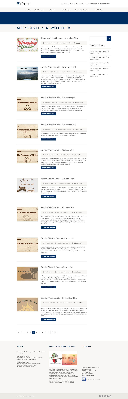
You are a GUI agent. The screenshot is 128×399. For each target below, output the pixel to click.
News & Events (81, 10)
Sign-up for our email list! (93, 379)
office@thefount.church (56, 382)
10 (48, 332)
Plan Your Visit (78, 3)
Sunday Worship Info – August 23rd (99, 57)
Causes (52, 10)
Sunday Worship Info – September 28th (59, 297)
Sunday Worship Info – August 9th (99, 68)
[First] (18, 332)
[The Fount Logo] (31, 3)
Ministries (65, 10)
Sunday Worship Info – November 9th (58, 97)
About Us (39, 10)
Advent (78, 43)
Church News (79, 72)
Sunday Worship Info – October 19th (57, 207)
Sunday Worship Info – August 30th (99, 51)
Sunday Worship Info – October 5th (57, 267)
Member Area (105, 3)
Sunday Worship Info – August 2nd (99, 74)
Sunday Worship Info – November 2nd (58, 124)
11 (52, 332)
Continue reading (48, 56)
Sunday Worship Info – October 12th (57, 238)
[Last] (55, 332)
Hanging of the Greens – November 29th (59, 38)
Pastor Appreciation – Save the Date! (58, 178)
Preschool (65, 3)
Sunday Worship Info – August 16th (99, 63)
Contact (97, 10)
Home (28, 10)
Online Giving (92, 3)
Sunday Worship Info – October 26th (57, 149)
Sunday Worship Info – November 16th (58, 66)
